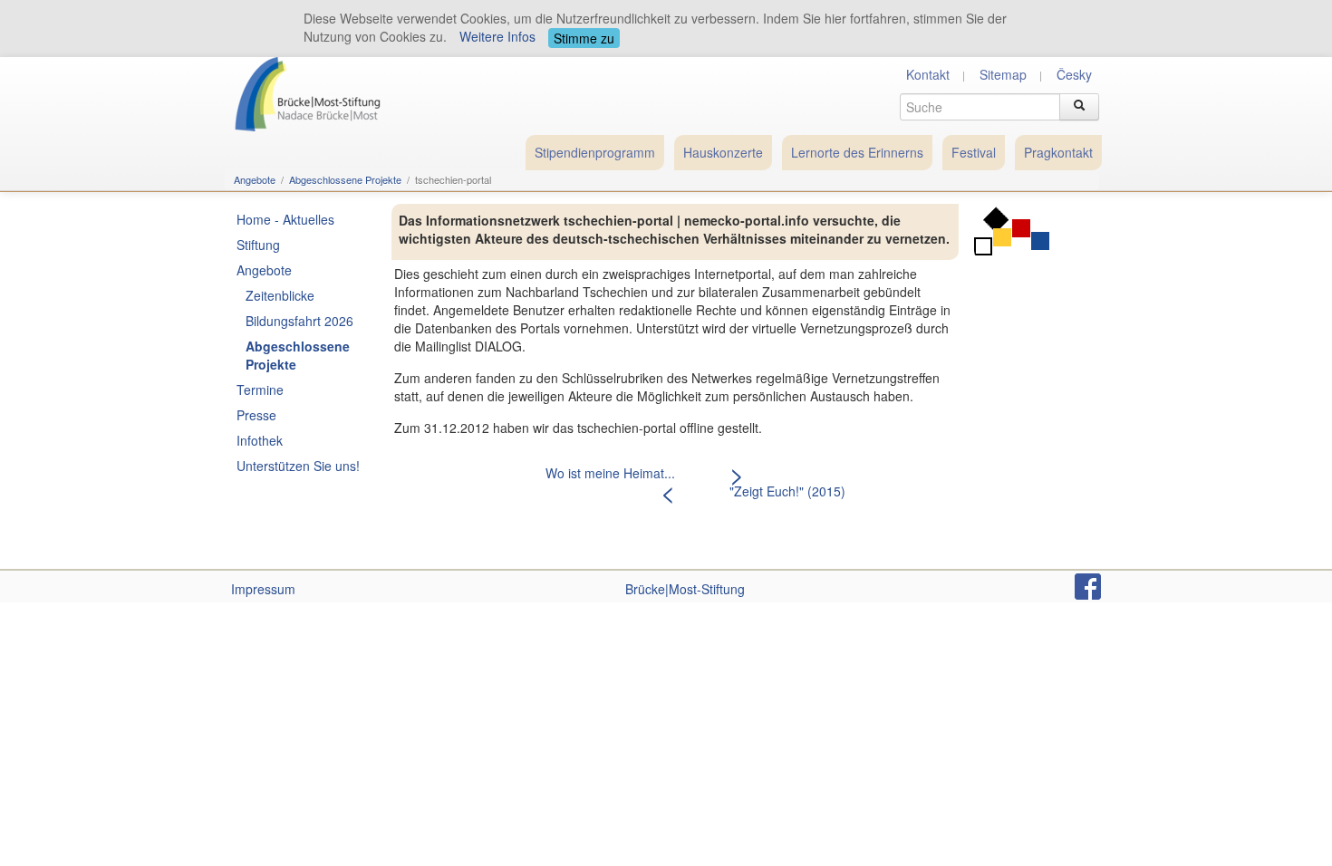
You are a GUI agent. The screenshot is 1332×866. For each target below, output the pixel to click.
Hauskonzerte (723, 152)
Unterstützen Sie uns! (298, 466)
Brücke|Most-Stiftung (685, 589)
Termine (260, 389)
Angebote (254, 179)
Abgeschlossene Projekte (345, 179)
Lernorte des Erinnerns (857, 152)
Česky (1074, 74)
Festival (973, 152)
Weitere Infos (497, 36)
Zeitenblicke (280, 295)
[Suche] (1079, 106)
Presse (256, 415)
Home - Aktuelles (285, 219)
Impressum (263, 589)
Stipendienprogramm (595, 152)
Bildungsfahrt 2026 (299, 321)
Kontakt (928, 74)
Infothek (259, 440)
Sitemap (1003, 74)
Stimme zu (584, 38)
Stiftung (258, 245)
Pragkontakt (1058, 152)
